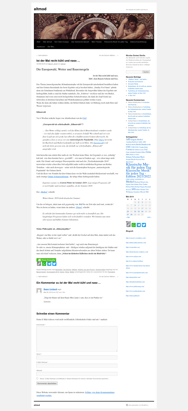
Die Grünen (67, 269)
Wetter (72, 272)
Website (39, 370)
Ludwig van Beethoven (137, 179)
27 (128, 214)
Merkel (130, 181)
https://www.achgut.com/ (133, 256)
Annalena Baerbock (132, 142)
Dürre (101, 139)
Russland (148, 187)
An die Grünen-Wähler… (108, 55)
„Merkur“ (44, 192)
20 (128, 211)
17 (142, 208)
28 (131, 214)
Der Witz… (52, 46)
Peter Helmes (135, 184)
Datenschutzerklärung (138, 41)
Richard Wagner (140, 187)
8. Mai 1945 (131, 95)
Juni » (149, 217)
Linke (127, 179)
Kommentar (41, 324)
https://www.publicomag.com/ (135, 286)
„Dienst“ (78, 207)
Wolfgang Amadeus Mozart (135, 192)
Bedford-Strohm (131, 144)
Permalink (111, 272)
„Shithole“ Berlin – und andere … (138, 79)
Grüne (62, 272)
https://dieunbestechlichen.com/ (135, 282)
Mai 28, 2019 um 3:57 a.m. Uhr (54, 292)
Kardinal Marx (140, 159)
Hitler (128, 154)
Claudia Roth (143, 147)
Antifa (140, 142)
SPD (134, 189)
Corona (129, 149)
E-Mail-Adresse (42, 362)
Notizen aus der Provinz (86, 269)
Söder (138, 189)
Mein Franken (97, 41)
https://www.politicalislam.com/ (135, 291)
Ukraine (142, 189)
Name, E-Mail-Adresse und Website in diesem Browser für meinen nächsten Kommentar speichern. (74, 378)
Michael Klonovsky (141, 182)
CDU (128, 146)
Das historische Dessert (80, 41)
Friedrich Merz (140, 152)
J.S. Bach (136, 154)
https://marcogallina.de (133, 296)
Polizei (128, 187)
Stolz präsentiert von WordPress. (139, 405)
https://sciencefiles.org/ (133, 247)
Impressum (41, 46)
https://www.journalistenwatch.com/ (137, 272)
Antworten (47, 301)
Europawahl (99, 142)
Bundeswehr (146, 144)
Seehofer (128, 189)
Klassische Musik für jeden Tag (116, 41)
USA (147, 189)
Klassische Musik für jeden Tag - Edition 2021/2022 (138, 173)
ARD (144, 142)
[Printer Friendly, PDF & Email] (46, 259)
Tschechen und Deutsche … (136, 81)
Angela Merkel (137, 139)
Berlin (138, 144)
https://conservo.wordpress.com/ (136, 238)
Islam (132, 154)
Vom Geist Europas (61, 41)
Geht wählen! (42, 55)
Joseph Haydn (131, 159)
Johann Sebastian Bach (135, 157)
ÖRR (147, 192)
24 (142, 211)
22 (135, 211)
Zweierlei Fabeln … (134, 84)
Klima (67, 272)
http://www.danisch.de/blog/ (134, 261)
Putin (133, 187)
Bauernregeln (41, 272)
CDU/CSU (134, 147)
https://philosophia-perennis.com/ (136, 243)
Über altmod (47, 41)
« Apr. (128, 217)
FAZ (84, 118)
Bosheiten (59, 269)
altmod (40, 8)
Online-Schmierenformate (58, 176)
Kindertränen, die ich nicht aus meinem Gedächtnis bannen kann (139, 116)
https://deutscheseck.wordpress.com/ (137, 252)
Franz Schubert (130, 152)
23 (139, 211)
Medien (74, 269)
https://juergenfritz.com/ (133, 277)
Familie (142, 150)
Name (39, 354)
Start (38, 41)
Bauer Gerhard (50, 289)
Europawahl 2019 (53, 272)
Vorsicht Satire (101, 269)
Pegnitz (128, 184)
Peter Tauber (143, 184)
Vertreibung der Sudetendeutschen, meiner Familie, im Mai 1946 (139, 109)
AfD (128, 139)
